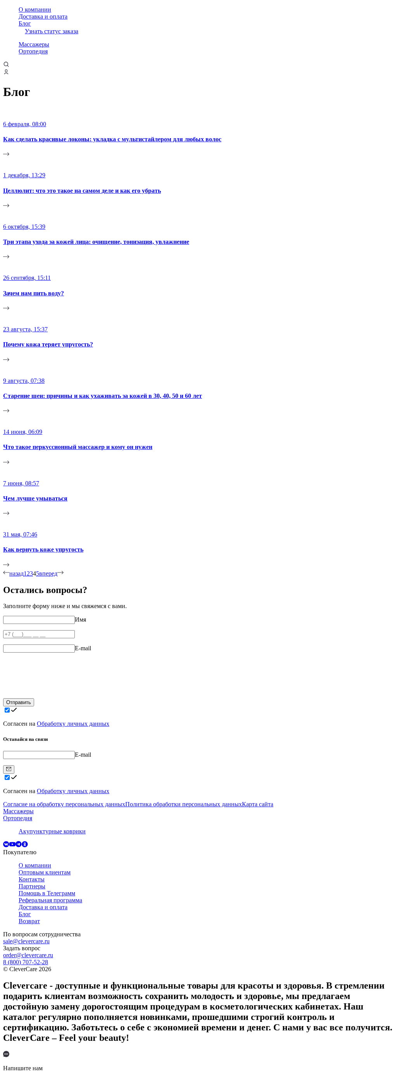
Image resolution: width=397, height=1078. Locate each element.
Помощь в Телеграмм (47, 893)
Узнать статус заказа (51, 31)
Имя (80, 619)
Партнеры (32, 886)
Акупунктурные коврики (52, 831)
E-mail (83, 648)
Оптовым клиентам (45, 872)
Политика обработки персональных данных (183, 804)
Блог (25, 23)
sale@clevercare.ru (26, 941)
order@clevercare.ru (28, 955)
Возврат (29, 921)
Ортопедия (33, 51)
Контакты (32, 879)
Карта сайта (257, 804)
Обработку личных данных (73, 723)
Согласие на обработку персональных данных (64, 804)
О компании (35, 9)
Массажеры (34, 44)
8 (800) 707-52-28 (25, 962)
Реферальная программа (50, 900)
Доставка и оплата (43, 16)
